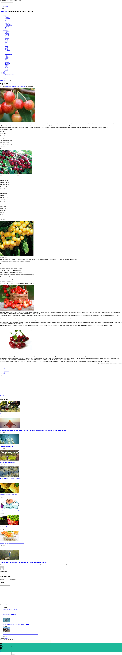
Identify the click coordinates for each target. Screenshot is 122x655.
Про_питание (8, 24)
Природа (7, 17)
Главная (4, 14)
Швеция (7, 68)
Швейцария (7, 67)
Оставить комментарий (20, 86)
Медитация (7, 23)
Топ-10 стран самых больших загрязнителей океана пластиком (20, 634)
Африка (6, 32)
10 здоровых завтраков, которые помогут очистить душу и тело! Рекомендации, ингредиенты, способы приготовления (33, 430)
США (6, 59)
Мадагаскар (7, 50)
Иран (6, 42)
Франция (7, 64)
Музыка (4, 73)
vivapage (7, 638)
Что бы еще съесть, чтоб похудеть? (9, 510)
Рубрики (4, 15)
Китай (6, 48)
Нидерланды (8, 51)
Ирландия (7, 43)
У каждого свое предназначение (8, 395)
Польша (7, 56)
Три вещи (3, 397)
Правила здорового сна (6, 446)
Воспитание (7, 20)
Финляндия (7, 63)
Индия (6, 41)
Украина (7, 62)
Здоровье (7, 22)
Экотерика (3, 11)
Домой (1, 80)
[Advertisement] (61, 386)
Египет (6, 40)
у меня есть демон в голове (10, 609)
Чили (6, 66)
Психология (7, 19)
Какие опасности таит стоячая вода (10, 478)
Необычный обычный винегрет (9, 527)
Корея (6, 49)
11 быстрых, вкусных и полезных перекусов (12, 543)
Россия (6, 58)
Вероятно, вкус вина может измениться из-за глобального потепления (19, 413)
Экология (7, 16)
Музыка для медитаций (10, 77)
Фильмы (4, 72)
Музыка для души (9, 75)
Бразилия (7, 34)
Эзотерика (7, 18)
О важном (7, 26)
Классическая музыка (9, 74)
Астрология (7, 27)
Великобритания (8, 35)
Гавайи (6, 36)
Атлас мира (5, 30)
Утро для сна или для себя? (7, 462)
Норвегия (7, 52)
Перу (6, 55)
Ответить (2, 651)
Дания (6, 39)
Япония (6, 70)
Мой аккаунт (5, 6)
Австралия (7, 31)
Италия (6, 46)
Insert (13, 654)
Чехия (6, 65)
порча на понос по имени (9, 614)
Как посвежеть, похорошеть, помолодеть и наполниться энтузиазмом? (24, 562)
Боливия (7, 33)
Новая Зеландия (8, 54)
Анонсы (4, 78)
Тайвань (7, 60)
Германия (7, 38)
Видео (4, 71)
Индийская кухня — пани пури (8, 494)
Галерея (6, 28)
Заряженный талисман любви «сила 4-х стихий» (16, 624)
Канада (6, 47)
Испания (7, 44)
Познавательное (8, 25)
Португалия (7, 57)
